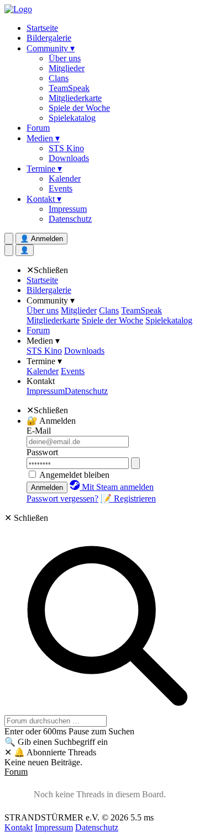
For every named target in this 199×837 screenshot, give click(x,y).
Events (60, 188)
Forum (38, 127)
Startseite (42, 28)
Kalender (65, 178)
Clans (59, 78)
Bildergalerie (49, 37)
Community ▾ (51, 48)
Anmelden (47, 487)
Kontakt (41, 381)
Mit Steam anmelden (117, 487)
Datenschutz (70, 218)
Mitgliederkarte (75, 98)
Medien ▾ (43, 138)
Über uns (65, 58)
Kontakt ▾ (44, 199)
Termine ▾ (44, 168)
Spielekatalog (72, 117)
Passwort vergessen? (62, 498)
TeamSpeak (69, 88)
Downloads (69, 158)
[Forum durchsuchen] (8, 238)
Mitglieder (67, 68)
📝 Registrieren (128, 498)
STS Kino (66, 148)
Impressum (68, 209)
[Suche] (8, 250)
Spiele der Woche (79, 108)
